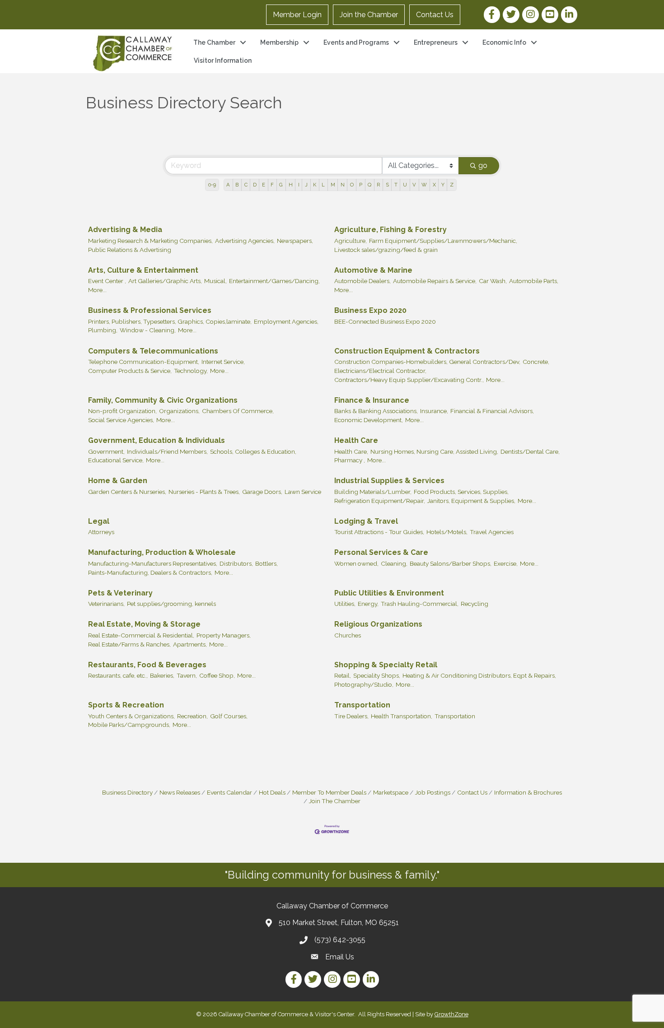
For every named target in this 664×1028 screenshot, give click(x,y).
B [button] (236, 184)
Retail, (342, 675)
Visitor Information (223, 60)
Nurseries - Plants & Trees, (204, 491)
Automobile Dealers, (362, 280)
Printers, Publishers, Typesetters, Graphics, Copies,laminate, (170, 321)
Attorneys (101, 531)
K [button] (314, 184)
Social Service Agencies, (121, 419)
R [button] (378, 184)
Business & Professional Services (149, 310)
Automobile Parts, (533, 280)
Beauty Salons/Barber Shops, (450, 563)
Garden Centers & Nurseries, (127, 491)
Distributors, (236, 563)
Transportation (362, 705)
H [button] (291, 184)
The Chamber (214, 42)
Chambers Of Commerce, (238, 410)
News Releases (179, 792)
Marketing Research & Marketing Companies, (150, 240)
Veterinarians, (106, 603)
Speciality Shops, (376, 675)
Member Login (297, 14)
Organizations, (179, 410)
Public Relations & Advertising (129, 249)
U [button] (405, 184)
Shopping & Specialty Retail (385, 665)
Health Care (356, 440)
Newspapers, (295, 240)
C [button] (246, 184)
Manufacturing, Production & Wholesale (162, 552)
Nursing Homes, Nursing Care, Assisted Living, (434, 451)
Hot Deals (272, 792)
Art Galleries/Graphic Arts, (165, 280)
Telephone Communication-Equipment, (143, 361)
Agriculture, (350, 240)
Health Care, (351, 451)
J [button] (306, 184)
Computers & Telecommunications (153, 351)
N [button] (343, 184)
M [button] (333, 184)
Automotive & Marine (373, 270)
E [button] (263, 184)
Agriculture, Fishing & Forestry (390, 229)
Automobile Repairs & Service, (435, 280)
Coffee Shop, (217, 675)
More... (97, 289)
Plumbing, (102, 330)
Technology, (191, 370)
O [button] (352, 184)
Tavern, (187, 675)
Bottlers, (266, 563)
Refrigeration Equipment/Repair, (379, 500)
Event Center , (107, 280)
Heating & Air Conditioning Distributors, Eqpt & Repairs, (479, 675)
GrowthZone (451, 1014)
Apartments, (190, 644)
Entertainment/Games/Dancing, (274, 280)
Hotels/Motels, (447, 531)
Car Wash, (493, 280)
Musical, (215, 280)
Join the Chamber (369, 14)
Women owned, (356, 563)
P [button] (360, 184)
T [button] (395, 184)
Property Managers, (223, 635)
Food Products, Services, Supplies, (461, 491)
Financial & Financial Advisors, (492, 410)
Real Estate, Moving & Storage (144, 624)
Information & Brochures (528, 792)
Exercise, (506, 563)
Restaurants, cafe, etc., (118, 675)
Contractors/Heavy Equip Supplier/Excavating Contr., (409, 379)
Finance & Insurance (371, 400)
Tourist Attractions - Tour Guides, (379, 531)
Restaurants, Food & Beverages (147, 665)
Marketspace (390, 792)
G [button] (281, 184)
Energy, (368, 603)
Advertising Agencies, (245, 240)
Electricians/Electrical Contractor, (380, 370)
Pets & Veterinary (120, 593)
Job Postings (432, 792)
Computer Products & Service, (130, 370)
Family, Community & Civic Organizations (163, 400)
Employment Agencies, (286, 321)
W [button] (424, 184)
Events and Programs (356, 42)
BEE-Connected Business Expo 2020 (385, 321)
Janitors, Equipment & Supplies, (471, 500)
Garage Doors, (262, 491)
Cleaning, (394, 563)
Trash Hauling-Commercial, (419, 603)
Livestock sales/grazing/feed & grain (386, 249)
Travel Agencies (492, 531)
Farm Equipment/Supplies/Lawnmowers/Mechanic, (443, 240)
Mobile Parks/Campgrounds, (129, 724)
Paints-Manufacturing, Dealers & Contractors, (150, 572)
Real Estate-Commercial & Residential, (141, 635)
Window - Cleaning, (148, 330)
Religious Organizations (378, 624)
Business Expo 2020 (370, 310)
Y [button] (442, 184)
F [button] (272, 184)
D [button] (255, 184)
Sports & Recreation (126, 705)
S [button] (387, 184)
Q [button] (369, 184)
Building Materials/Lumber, (372, 491)
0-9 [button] (212, 184)
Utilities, (344, 603)
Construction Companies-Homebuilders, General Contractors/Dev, (427, 361)
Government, (106, 451)
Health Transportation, (401, 716)
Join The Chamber (334, 801)
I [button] (298, 184)
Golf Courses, (229, 716)
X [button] (434, 184)
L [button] (323, 184)
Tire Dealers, (351, 716)
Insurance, (434, 410)
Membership (279, 42)
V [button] (414, 184)
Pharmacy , (349, 460)
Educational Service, (116, 460)
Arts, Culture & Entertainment (143, 270)
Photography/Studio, (363, 684)
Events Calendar (229, 792)
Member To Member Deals (329, 792)
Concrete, (536, 361)
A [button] (228, 184)
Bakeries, (162, 675)
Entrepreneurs (436, 42)
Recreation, (192, 716)
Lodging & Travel (366, 521)
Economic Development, (368, 419)
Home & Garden (117, 480)
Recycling (474, 603)
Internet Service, (223, 361)
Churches (347, 635)
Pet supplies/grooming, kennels (171, 603)
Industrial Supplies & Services (389, 480)
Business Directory (127, 792)
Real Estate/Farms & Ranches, (129, 644)
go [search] (482, 165)
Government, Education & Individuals (156, 440)
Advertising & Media (125, 229)
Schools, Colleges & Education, (253, 451)
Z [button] (452, 184)
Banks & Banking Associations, (376, 410)
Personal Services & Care (381, 552)
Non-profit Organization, (122, 410)
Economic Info (504, 42)
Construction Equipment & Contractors (407, 351)
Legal (98, 521)
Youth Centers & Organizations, (131, 716)
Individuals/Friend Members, (167, 451)
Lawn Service (303, 491)
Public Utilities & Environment (389, 593)
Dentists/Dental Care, (530, 451)
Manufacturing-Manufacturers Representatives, (152, 563)
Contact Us (435, 14)
